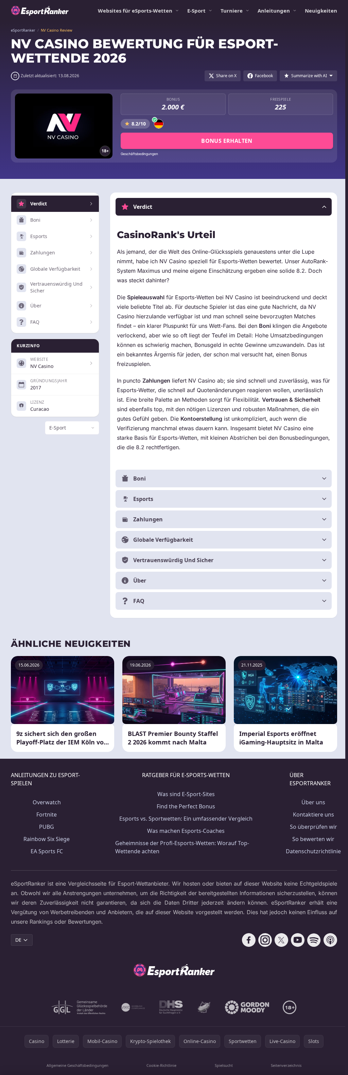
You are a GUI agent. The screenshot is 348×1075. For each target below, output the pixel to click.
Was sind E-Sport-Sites (184, 794)
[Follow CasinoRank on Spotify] (311, 940)
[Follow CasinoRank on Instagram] (262, 940)
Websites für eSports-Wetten (135, 10)
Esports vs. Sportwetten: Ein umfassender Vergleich (184, 818)
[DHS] (169, 1007)
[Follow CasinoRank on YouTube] (295, 940)
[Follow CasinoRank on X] (278, 940)
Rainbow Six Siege (46, 839)
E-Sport (196, 10)
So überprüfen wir (310, 826)
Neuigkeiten (321, 10)
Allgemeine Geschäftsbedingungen (77, 1065)
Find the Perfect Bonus (184, 806)
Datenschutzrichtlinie (310, 851)
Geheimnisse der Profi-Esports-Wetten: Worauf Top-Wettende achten (181, 847)
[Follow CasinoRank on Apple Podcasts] (327, 940)
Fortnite (46, 814)
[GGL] (78, 1007)
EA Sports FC (46, 851)
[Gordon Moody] (246, 1007)
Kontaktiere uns (310, 814)
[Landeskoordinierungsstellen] (202, 1007)
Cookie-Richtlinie (160, 1065)
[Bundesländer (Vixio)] (132, 1007)
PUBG (46, 826)
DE (18, 940)
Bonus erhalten (227, 141)
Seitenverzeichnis (284, 1065)
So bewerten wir (311, 839)
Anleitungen (274, 10)
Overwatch (46, 802)
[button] (222, 207)
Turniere (232, 10)
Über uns (311, 802)
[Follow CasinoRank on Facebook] (246, 940)
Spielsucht (222, 1065)
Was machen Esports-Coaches (184, 831)
